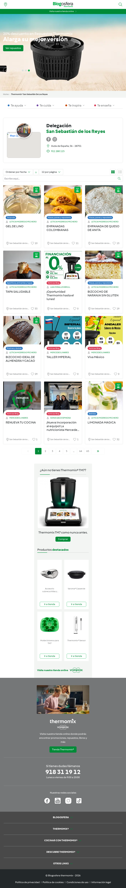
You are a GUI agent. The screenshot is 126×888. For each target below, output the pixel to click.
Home (6, 94)
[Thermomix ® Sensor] (76, 624)
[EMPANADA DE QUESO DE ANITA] (104, 203)
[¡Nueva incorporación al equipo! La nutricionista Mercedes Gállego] (63, 399)
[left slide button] (6, 70)
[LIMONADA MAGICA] (104, 399)
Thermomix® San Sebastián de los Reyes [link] (29, 94)
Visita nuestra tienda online (61, 11)
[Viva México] (104, 334)
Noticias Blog (53, 283)
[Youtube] (57, 800)
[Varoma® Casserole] (76, 573)
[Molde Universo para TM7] (49, 624)
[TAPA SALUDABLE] (22, 268)
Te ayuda (11, 217)
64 (80, 451)
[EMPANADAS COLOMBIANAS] (63, 203)
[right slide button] (15, 70)
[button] (120, 4)
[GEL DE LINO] (22, 203)
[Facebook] (47, 800)
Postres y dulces (14, 348)
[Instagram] (68, 800)
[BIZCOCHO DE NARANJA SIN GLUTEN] (104, 268)
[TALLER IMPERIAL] (63, 334)
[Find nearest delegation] (5, 4)
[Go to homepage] (63, 4)
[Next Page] (98, 451)
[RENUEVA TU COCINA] (22, 399)
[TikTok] (78, 800)
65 (87, 451)
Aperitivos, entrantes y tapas (19, 283)
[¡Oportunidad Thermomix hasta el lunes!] (63, 268)
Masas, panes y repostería (59, 217)
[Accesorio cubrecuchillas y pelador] (49, 573)
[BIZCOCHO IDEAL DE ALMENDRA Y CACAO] (22, 334)
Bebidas (92, 414)
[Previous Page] (28, 451)
